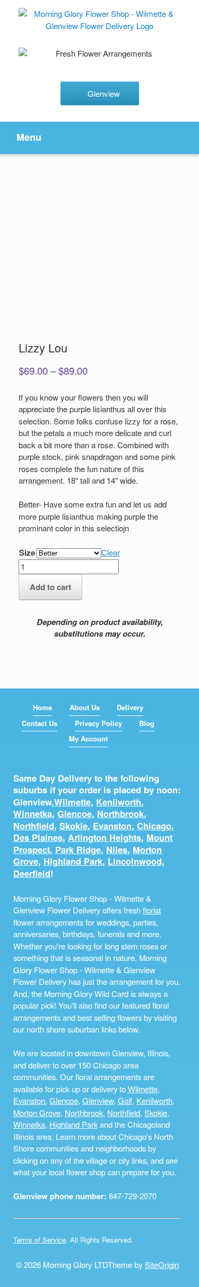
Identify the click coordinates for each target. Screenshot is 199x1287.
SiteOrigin (162, 1264)
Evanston (112, 826)
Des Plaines (38, 837)
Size (27, 552)
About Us (85, 707)
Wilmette (72, 802)
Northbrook (120, 814)
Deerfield (31, 873)
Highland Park (73, 861)
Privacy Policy (98, 723)
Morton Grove (36, 1112)
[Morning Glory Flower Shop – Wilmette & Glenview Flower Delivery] (99, 20)
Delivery (130, 707)
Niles (116, 850)
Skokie (73, 826)
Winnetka (32, 814)
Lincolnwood (135, 861)
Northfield (33, 826)
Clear (110, 552)
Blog (146, 723)
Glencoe (74, 814)
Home (42, 707)
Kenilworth (118, 802)
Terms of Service (39, 1240)
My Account (88, 738)
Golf (125, 1100)
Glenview (98, 1100)
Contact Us (39, 723)
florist (152, 910)
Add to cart (50, 587)
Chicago (154, 826)
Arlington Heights (104, 837)
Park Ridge (78, 850)
